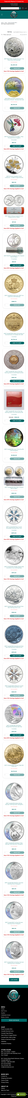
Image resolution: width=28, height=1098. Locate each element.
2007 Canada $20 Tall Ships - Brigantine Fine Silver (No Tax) (14, 726)
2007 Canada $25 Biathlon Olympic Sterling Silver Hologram (14, 883)
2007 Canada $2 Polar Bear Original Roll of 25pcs (14, 488)
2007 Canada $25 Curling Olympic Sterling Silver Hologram (14, 923)
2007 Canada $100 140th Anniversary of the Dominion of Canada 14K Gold (14, 334)
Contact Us (4, 1076)
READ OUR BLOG (14, 1020)
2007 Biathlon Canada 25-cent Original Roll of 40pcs (14, 256)
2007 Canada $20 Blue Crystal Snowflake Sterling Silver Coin (14, 527)
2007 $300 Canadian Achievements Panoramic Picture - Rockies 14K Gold (14, 99)
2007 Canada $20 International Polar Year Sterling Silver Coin (14, 607)
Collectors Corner (5, 1015)
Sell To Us (4, 1011)
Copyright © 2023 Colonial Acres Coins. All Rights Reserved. (14, 1095)
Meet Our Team (5, 1090)
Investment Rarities (6, 1043)
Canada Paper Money (7, 1033)
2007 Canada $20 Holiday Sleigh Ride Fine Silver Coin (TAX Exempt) (14, 567)
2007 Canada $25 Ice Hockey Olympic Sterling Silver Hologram (14, 963)
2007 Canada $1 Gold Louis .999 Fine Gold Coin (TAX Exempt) (14, 296)
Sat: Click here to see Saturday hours (11, 1053)
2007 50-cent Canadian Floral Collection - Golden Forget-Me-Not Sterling (14, 177)
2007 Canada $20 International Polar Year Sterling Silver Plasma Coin (14, 647)
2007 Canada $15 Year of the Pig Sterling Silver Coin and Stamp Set (14, 412)
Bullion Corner (5, 1017)
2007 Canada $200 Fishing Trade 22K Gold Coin (14, 766)
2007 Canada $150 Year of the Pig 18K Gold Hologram (14, 450)
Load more (14, 980)
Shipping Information (6, 1078)
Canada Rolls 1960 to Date (8, 1037)
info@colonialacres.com (7, 1067)
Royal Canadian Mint (12, 22)
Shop (6, 22)
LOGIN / (12, 3)
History (3, 1088)
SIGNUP (16, 3)
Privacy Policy (5, 1082)
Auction (3, 1013)
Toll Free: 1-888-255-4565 (8, 1062)
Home (2, 22)
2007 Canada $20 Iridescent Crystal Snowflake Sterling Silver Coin (14, 686)
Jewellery (3, 1041)
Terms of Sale (4, 1080)
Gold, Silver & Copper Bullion (9, 1035)
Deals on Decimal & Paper (8, 1039)
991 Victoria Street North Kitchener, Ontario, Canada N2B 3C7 (12, 1059)
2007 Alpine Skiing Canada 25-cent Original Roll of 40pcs (14, 216)
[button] (2, 14)
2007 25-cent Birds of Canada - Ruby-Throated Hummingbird (14, 137)
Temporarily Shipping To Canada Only (14, 1)
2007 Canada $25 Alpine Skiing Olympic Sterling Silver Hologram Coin (14, 804)
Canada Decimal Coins (7, 1031)
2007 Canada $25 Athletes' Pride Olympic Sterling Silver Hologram (14, 843)
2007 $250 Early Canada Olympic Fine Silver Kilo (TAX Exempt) (14, 59)
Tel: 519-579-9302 (6, 1063)
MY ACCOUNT (14, 5)
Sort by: (9, 32)
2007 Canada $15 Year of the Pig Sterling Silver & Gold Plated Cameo (14, 372)
